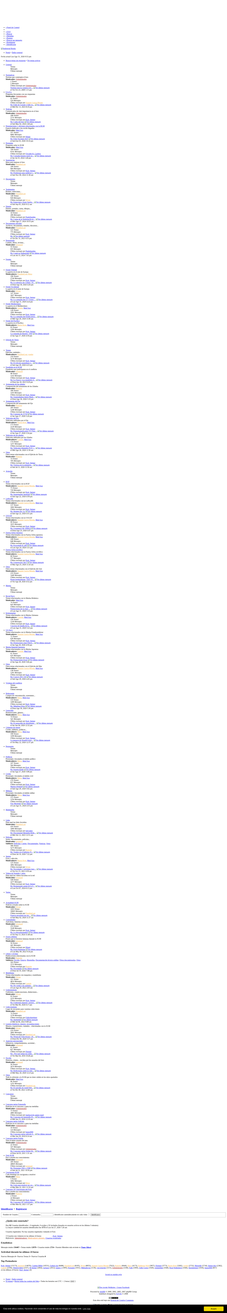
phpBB (102, 1292)
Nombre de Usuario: (10, 1215)
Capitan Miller (37, 1266)
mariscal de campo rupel (35, 1115)
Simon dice (212, 1266)
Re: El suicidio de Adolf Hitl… (22, 1088)
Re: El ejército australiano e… (21, 363)
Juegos (8, 856)
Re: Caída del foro (17, 122)
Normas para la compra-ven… (21, 88)
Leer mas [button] (86, 1309)
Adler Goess (143, 1268)
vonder (20, 308)
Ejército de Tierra (12, 340)
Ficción (17, 960)
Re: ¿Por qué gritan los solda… (22, 1054)
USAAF (9, 516)
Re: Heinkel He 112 (17, 511)
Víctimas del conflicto (14, 683)
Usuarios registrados (53, 1238)
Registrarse (21, 1209)
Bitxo (30, 274)
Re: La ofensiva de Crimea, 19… (22, 283)
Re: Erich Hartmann (17, 949)
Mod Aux (19, 130)
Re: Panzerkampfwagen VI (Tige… (23, 431)
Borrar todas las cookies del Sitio (27, 1281)
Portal (8, 53)
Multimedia (10, 810)
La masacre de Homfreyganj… (21, 740)
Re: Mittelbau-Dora (17, 706)
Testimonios (10, 189)
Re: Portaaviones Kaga (19, 660)
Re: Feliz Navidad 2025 (19, 139)
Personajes (10, 746)
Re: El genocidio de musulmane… (23, 723)
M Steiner (33, 1268)
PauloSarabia (30, 217)
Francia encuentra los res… (20, 915)
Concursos (10, 1094)
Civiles (8, 774)
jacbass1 (46, 1268)
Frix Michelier (15, 804)
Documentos (10, 179)
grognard (19, 245)
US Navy (9, 630)
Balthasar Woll (143, 1266)
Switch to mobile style (113, 1275)
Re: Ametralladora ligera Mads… (22, 397)
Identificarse (7, 1209)
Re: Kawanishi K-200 (18, 545)
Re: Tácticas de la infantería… (21, 465)
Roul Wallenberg (175, 1268)
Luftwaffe (9, 499)
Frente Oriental (11, 270)
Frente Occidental (12, 287)
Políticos (9, 757)
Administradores (21, 1238)
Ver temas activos (33, 61)
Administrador (21, 79)
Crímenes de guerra (13, 727)
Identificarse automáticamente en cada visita (71, 1215)
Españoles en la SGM (14, 367)
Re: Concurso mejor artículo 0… (22, 1134)
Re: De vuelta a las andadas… (21, 986)
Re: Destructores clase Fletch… (22, 643)
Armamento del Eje (13, 401)
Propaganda (10, 240)
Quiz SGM (10, 1155)
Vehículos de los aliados (15, 435)
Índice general (17, 53)
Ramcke (19, 388)
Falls (131, 1268)
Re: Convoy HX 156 (18, 677)
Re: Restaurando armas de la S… (22, 886)
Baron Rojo (21, 325)
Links (8, 820)
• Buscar (9, 34)
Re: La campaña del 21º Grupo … (23, 300)
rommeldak (159, 1268)
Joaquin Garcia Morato (34, 103)
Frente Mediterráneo (13, 304)
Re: (11, 236)
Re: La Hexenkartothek (19, 932)
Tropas (8, 350)
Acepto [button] (214, 1309)
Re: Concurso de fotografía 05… (22, 1117)
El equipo (9, 1281)
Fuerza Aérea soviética (14, 550)
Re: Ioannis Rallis (17, 770)
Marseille (198, 1266)
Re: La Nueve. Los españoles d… (23, 380)
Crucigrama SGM (12, 1172)
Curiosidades (10, 920)
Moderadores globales (36, 1238)
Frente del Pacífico (13, 321)
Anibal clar (54, 1266)
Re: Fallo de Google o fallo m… (22, 105)
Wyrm (28, 200)
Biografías (31, 960)
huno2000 (29, 1132)
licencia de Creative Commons (122, 1300)
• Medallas (10, 36)
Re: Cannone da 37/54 (18, 414)
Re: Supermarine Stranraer (20, 494)
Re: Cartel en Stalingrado (19, 253)
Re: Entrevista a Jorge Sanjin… (22, 202)
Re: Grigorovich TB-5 (18, 562)
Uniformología (11, 990)
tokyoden (29, 831)
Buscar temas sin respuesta (16, 61)
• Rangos (9, 38)
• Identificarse (11, 44)
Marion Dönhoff (16, 787)
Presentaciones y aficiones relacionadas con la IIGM (25, 126)
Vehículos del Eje (12, 418)
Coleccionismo (11, 1007)
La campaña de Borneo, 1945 (21, 334)
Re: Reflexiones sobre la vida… (22, 1071)
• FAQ (8, 32)
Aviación (9, 471)
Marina (8, 586)
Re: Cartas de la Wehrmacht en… (22, 219)
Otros (8, 452)
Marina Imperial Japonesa (15, 647)
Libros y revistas (12, 954)
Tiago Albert (86, 1247)
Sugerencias (10, 160)
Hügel (28, 137)
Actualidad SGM (12, 903)
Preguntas (9, 143)
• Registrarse (10, 42)
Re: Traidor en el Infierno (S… (21, 852)
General (9, 65)
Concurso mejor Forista (14, 1138)
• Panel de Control (12, 27)
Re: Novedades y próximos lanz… (23, 869)
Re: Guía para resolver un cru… (22, 1185)
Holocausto (10, 693)
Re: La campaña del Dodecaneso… (23, 317)
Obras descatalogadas (67, 960)
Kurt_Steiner (30, 120)
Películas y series (20, 844)
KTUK (119, 1294)
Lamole (20, 440)
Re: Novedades (16, 969)
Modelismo (10, 973)
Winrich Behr (18, 1268)
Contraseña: (35, 1215)
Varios (8, 892)
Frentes (8, 259)
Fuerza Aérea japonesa (14, 533)
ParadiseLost (21, 164)
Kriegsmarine (11, 613)
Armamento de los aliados (15, 384)
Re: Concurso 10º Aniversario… (22, 1202)
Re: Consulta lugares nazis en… (22, 156)
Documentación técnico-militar (47, 960)
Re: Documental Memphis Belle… (23, 833)
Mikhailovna (86, 1268)
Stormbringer (193, 1268)
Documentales (33, 844)
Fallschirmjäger (31, 1018)
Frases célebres (11, 937)
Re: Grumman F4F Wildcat (20, 528)
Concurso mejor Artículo (15, 1121)
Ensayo (23, 960)
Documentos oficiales (14, 223)
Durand (28, 1052)
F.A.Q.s (9, 92)
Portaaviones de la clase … (20, 609)
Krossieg (71, 1268)
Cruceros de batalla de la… (20, 626)
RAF (7, 482)
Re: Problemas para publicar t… (22, 173)
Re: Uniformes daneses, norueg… (23, 1003)
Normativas (10, 75)
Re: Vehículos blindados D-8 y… (22, 448)
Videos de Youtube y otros (15, 873)
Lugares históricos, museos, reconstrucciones (22, 1024)
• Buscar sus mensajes (14, 40)
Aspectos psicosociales (14, 1041)
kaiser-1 (59, 1268)
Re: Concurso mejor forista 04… (22, 1151)
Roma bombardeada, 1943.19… (22, 579)
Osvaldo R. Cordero (33, 154)
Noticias (9, 109)
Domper (158, 1266)
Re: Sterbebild (15, 1020)
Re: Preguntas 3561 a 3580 (20, 1168)
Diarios (8, 206)
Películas (9, 837)
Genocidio (9, 710)
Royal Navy (10, 596)
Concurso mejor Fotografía (16, 1104)
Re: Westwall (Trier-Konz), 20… (22, 1037)
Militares (9, 791)
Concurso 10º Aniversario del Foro (19, 1189)
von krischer (101, 1268)
